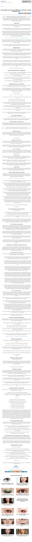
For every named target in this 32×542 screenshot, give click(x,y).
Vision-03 (3, 1)
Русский (2, 6)
